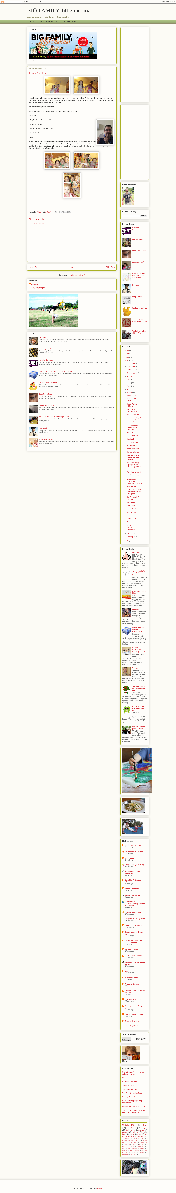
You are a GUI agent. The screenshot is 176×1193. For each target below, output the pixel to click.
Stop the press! (138, 262)
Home (72, 267)
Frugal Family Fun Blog (134, 865)
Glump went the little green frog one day (139, 708)
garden (132, 1146)
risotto (131, 1150)
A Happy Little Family (133, 912)
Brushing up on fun (134, 486)
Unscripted (131, 502)
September (131, 373)
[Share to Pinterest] (69, 212)
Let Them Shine (133, 442)
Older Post (110, 267)
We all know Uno (133, 415)
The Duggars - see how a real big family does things (133, 1111)
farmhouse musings (133, 845)
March (129, 393)
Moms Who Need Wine (134, 852)
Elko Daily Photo (131, 1026)
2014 (127, 354)
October (130, 370)
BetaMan (135, 609)
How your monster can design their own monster (139, 276)
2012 (127, 360)
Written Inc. (129, 858)
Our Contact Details (69, 21)
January (130, 537)
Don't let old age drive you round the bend (133, 457)
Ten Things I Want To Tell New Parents (139, 573)
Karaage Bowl (137, 239)
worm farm (133, 1154)
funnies (124, 1146)
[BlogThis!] (63, 212)
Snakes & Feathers (139, 308)
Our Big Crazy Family (133, 925)
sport (133, 1152)
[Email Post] (56, 212)
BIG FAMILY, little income (58, 10)
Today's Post (137, 668)
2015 (127, 350)
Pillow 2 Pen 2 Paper (133, 956)
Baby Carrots (137, 297)
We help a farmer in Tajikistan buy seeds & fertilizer (134, 474)
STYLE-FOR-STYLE (132, 895)
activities (125, 1132)
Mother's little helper (46, 439)
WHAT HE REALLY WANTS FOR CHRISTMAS (55, 371)
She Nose (136, 553)
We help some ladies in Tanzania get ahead (54, 417)
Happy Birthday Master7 (132, 405)
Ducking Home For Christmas (49, 383)
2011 (127, 541)
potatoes (142, 1148)
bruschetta (144, 1142)
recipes (144, 1128)
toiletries (141, 1152)
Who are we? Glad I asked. (48, 21)
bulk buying (130, 1130)
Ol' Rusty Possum (132, 949)
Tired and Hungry (132, 1021)
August (130, 376)
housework (141, 1146)
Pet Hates (42, 337)
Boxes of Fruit (132, 522)
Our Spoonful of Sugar (133, 498)
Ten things (131, 1128)
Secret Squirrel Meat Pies (48, 349)
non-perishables (132, 1148)
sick (135, 1138)
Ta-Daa (129, 515)
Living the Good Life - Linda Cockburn (134, 941)
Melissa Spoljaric (132, 888)
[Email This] (60, 212)
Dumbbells (131, 439)
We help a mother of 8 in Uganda (139, 332)
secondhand (126, 1138)
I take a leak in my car (46, 405)
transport (125, 1154)
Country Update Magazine (132, 1078)
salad (137, 1150)
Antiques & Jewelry (133, 984)
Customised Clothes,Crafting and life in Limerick (135, 904)
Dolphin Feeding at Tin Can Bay (134, 1106)
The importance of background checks (133, 427)
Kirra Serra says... (132, 977)
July (129, 379)
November (131, 366)
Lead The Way (132, 436)
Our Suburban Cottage (134, 1014)
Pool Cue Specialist (129, 1082)
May (129, 386)
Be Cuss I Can (132, 445)
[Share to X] (65, 212)
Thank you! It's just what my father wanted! (134, 420)
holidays (135, 1132)
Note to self (43, 428)
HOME (32, 21)
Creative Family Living (134, 999)
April (129, 389)
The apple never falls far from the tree (138, 688)
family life (128, 1124)
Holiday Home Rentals (130, 1097)
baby (143, 1132)
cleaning (127, 1144)
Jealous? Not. (132, 519)
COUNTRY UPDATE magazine (131, 527)
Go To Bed (131, 432)
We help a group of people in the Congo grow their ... (134, 466)
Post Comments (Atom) (76, 275)
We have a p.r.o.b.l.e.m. (132, 410)
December (131, 363)
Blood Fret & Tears (45, 394)
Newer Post (34, 267)
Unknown (34, 284)
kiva (145, 1125)
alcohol (131, 1134)
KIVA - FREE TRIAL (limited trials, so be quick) (134, 492)
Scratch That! (132, 512)
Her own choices (133, 452)
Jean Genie (131, 506)
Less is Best (131, 509)
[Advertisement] (72, 245)
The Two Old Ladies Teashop (133, 1093)
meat (123, 1148)
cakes (139, 1134)
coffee (134, 1144)
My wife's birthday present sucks (139, 728)
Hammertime (131, 395)
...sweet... (129, 971)
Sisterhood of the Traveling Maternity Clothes (134, 481)
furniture (141, 1136)
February (130, 533)
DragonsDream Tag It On (135, 919)
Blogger (99, 1188)
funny (124, 1134)
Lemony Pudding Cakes (130, 1140)
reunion (124, 1150)
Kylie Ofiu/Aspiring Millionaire (132, 872)
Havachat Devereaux (46, 360)
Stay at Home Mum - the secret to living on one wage (134, 1073)
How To (142, 1138)
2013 (127, 357)
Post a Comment (38, 223)
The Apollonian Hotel (130, 1089)
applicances (134, 1142)
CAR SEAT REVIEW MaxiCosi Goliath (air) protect (139, 650)
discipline (142, 1144)
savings (141, 1130)
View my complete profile (37, 288)
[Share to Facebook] (67, 212)
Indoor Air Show (133, 449)
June (129, 383)
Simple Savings (128, 1085)
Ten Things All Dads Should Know (139, 320)
